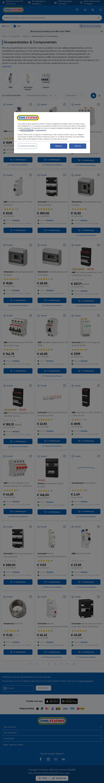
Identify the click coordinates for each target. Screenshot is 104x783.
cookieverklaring (40, 130)
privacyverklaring (27, 130)
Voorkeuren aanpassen (27, 146)
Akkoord (78, 146)
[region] (52, 132)
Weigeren (58, 146)
